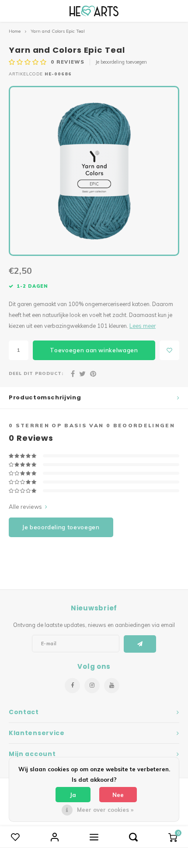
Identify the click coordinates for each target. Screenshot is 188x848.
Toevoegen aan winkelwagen (94, 350)
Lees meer (142, 325)
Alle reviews (25, 506)
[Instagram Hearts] (92, 685)
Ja (73, 794)
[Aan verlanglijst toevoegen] (169, 350)
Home (15, 31)
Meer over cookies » (105, 809)
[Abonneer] (140, 644)
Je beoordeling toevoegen (121, 62)
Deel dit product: (36, 373)
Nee (118, 794)
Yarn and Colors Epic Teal (58, 31)
